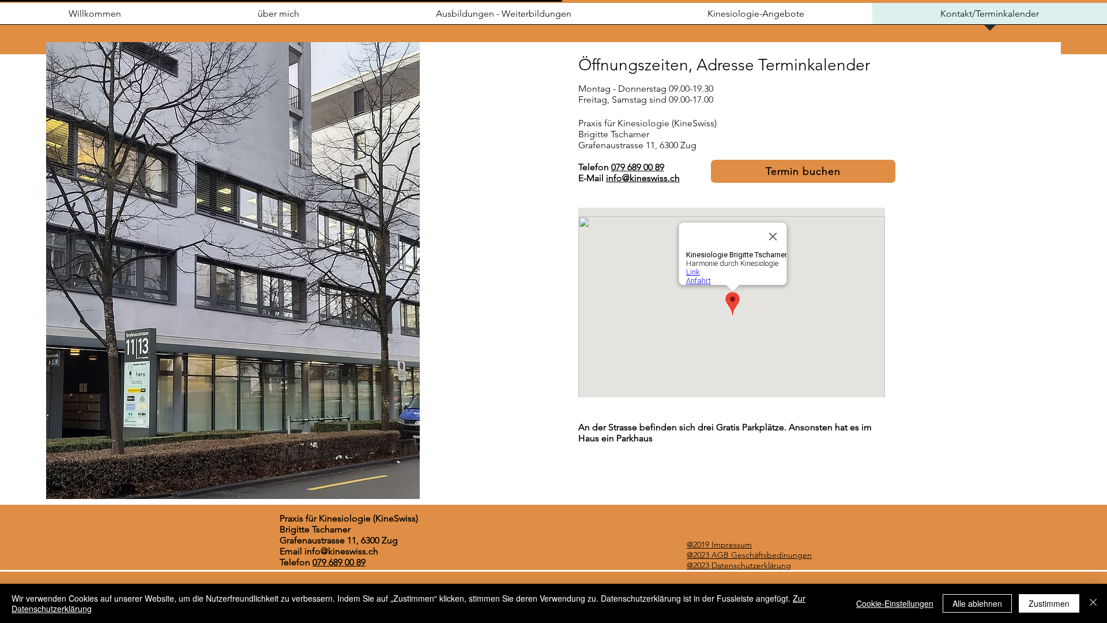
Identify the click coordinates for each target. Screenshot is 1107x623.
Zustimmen (1049, 603)
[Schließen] (1093, 603)
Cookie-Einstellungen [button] (894, 603)
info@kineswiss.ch (643, 177)
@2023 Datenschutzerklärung (739, 565)
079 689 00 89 (637, 167)
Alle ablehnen (977, 603)
